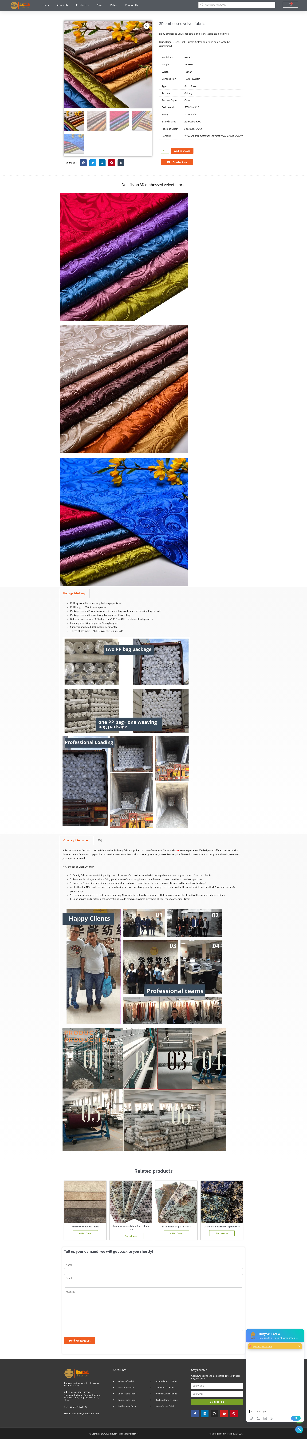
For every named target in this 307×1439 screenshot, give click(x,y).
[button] (147, 26)
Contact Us (131, 5)
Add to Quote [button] (85, 1233)
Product (81, 5)
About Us (62, 5)
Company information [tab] (76, 840)
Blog (99, 5)
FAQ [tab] (100, 840)
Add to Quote (182, 150)
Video (113, 5)
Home (45, 5)
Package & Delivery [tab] (74, 593)
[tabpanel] (151, 717)
